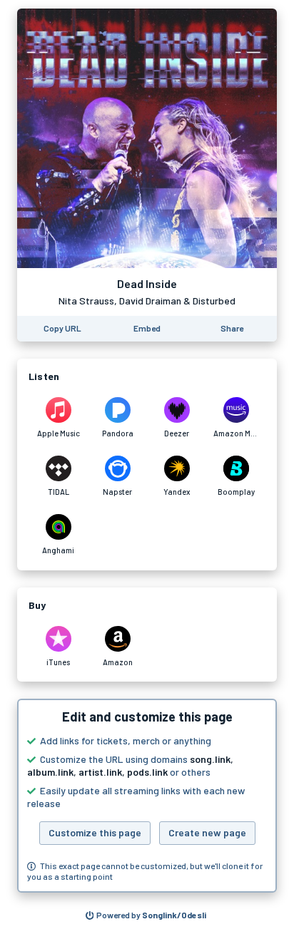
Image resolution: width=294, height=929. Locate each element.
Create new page (207, 832)
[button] (147, 796)
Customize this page (95, 832)
